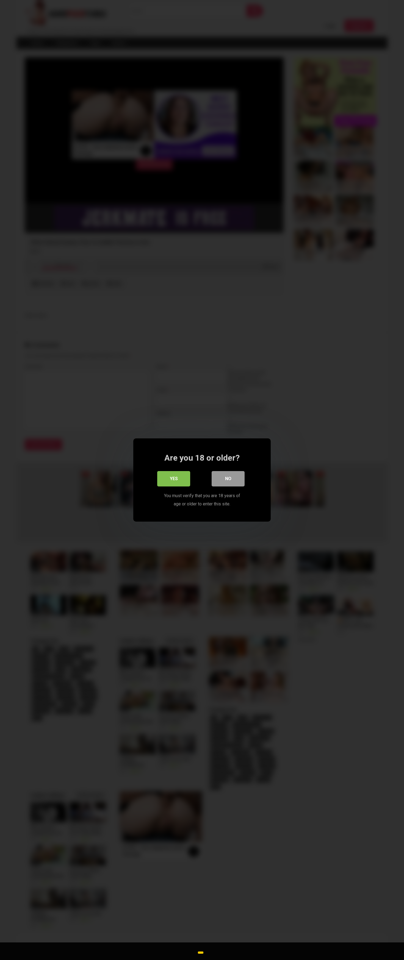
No (228, 478)
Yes (174, 478)
